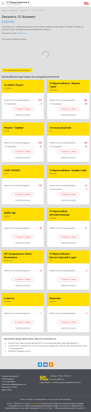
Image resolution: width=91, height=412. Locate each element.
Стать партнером (8, 382)
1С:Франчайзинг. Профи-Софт (68, 170)
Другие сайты (7, 390)
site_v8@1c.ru (59, 379)
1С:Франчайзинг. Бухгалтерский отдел (62, 255)
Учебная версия (8, 379)
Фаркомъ (55, 298)
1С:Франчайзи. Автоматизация (59, 213)
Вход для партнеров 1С (10, 376)
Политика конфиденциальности (14, 384)
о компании (35, 403)
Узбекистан (22, 33)
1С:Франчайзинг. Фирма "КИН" (64, 85)
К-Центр (9, 298)
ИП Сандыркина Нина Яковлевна (18, 255)
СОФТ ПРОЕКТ (12, 170)
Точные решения (60, 127)
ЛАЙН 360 (10, 212)
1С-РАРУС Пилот (14, 85)
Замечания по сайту (9, 387)
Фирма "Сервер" (14, 127)
